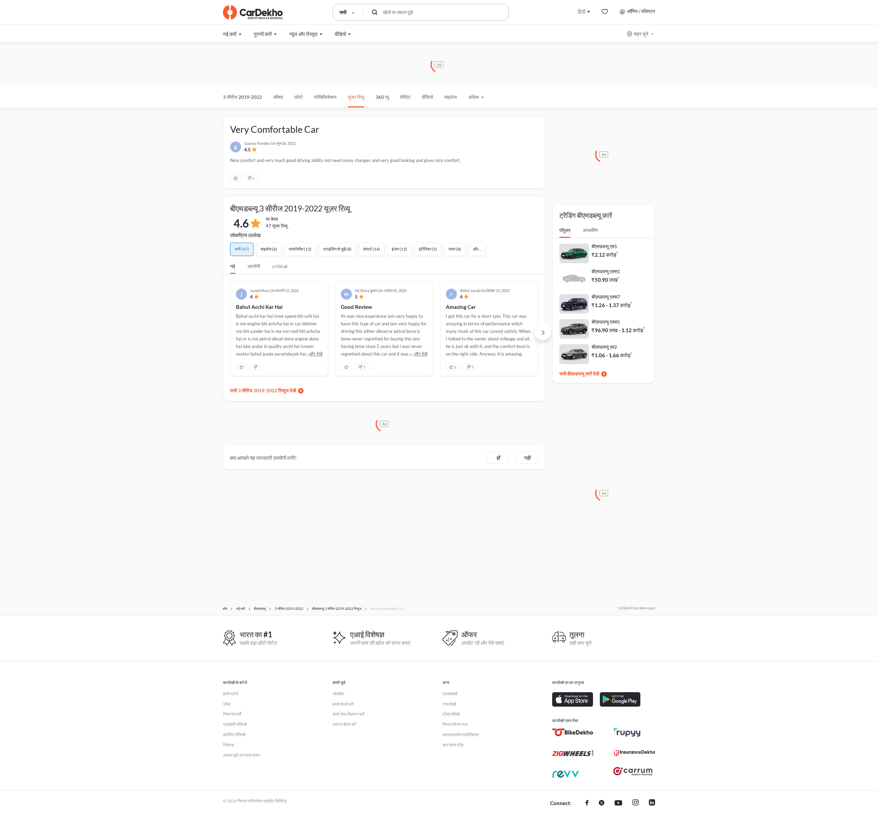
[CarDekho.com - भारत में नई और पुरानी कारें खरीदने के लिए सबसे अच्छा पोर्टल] (253, 12)
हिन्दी (581, 11)
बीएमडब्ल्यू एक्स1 (606, 271)
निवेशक (228, 744)
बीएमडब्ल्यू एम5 (604, 246)
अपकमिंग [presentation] (590, 230)
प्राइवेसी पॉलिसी (235, 724)
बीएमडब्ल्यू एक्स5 (606, 322)
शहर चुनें (641, 34)
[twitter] (601, 803)
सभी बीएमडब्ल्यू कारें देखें (579, 373)
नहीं (527, 458)
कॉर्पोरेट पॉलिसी (234, 734)
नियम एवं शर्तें (232, 714)
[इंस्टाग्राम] (635, 803)
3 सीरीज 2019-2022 (242, 97)
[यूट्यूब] (618, 803)
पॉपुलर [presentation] (564, 230)
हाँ (498, 458)
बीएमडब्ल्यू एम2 (604, 347)
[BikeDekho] (572, 732)
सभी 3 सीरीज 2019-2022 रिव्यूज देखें (263, 390)
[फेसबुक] (587, 803)
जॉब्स (226, 704)
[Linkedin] (652, 803)
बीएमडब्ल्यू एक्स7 (606, 297)
